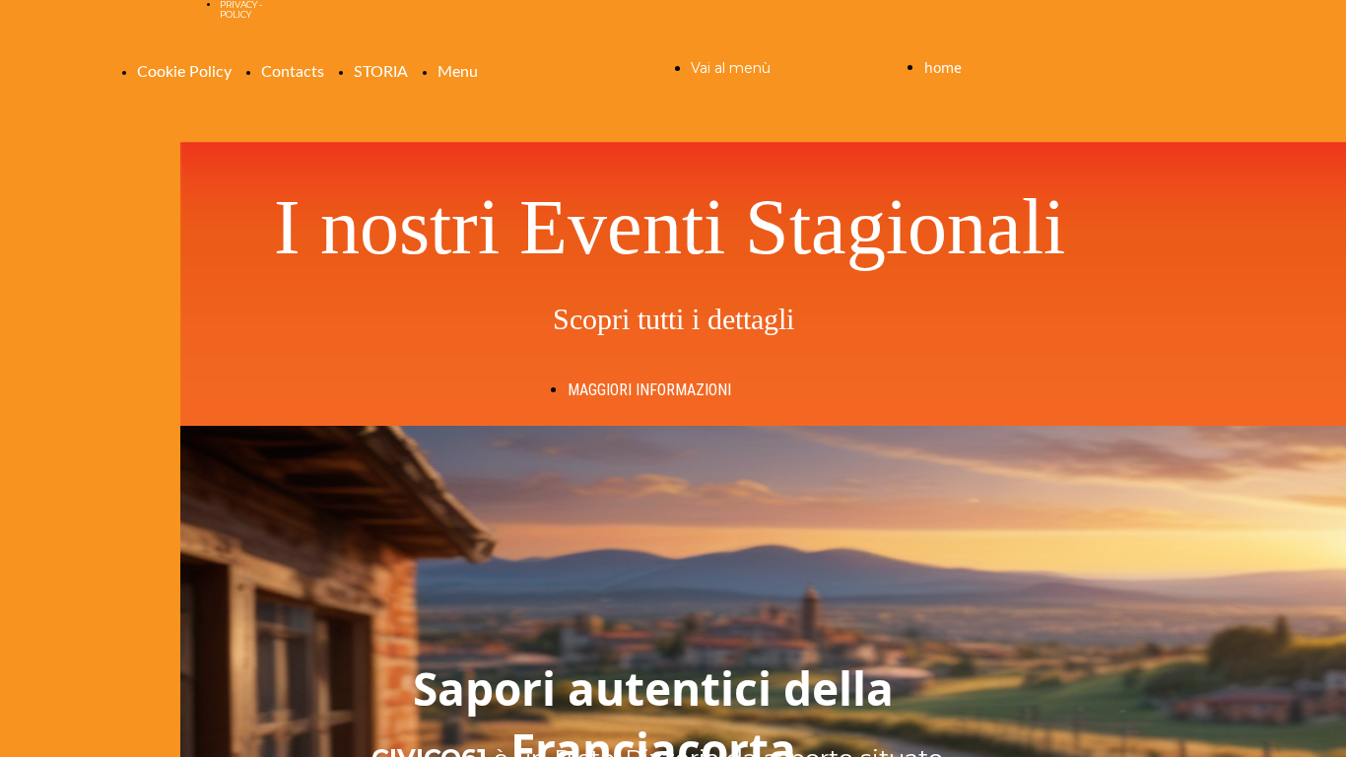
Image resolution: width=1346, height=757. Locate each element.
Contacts (292, 72)
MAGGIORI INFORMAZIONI (649, 389)
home (943, 67)
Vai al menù (731, 68)
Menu (457, 72)
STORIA (381, 72)
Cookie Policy (184, 72)
